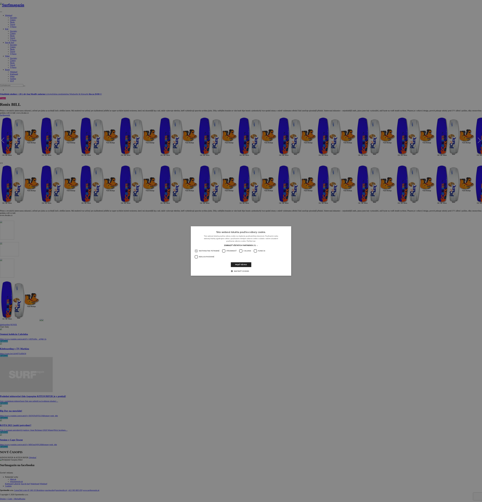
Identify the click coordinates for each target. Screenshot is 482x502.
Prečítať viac (251, 241)
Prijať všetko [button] (241, 265)
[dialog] (241, 251)
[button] (241, 245)
